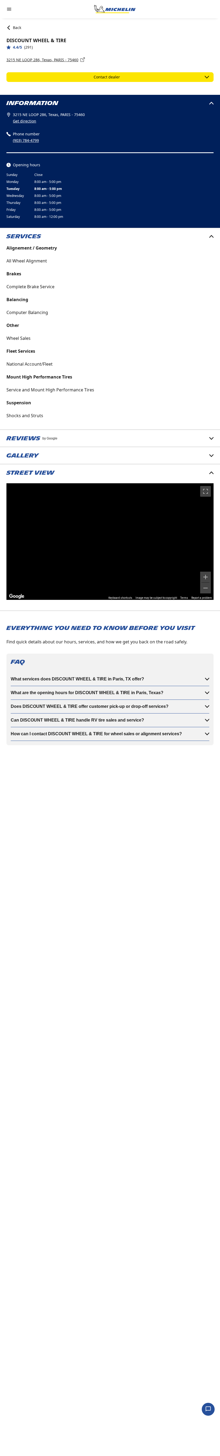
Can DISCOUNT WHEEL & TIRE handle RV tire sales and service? (77, 720)
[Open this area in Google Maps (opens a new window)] (16, 596)
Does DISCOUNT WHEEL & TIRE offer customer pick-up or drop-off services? (89, 706)
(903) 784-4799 (26, 140)
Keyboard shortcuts (120, 597)
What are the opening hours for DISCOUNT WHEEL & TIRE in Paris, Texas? (87, 692)
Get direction (24, 121)
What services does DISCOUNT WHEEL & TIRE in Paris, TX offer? (77, 679)
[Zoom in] (205, 577)
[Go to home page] (114, 9)
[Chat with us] (208, 1409)
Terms (184, 597)
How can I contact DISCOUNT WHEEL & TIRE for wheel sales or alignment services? (96, 733)
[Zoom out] (205, 588)
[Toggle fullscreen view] (205, 491)
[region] (110, 541)
